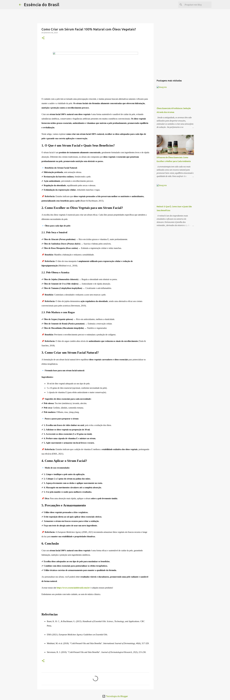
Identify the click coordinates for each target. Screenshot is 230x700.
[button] (43, 38)
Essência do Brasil (41, 4)
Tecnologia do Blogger (116, 696)
